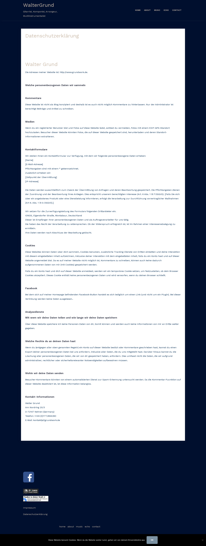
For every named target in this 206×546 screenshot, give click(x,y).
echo (166, 10)
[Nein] (202, 540)
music (157, 10)
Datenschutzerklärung (35, 514)
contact (176, 10)
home (138, 10)
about (147, 10)
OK (152, 540)
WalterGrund (38, 5)
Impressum (29, 507)
